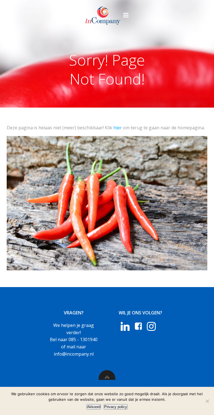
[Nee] (207, 401)
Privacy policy (115, 407)
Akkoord (93, 407)
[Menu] (125, 15)
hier (117, 128)
